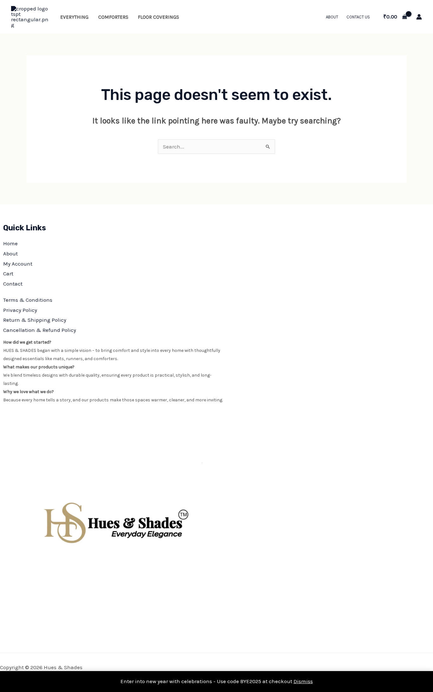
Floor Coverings (158, 17)
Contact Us (358, 17)
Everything (74, 17)
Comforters (113, 17)
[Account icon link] (419, 17)
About (332, 17)
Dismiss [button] (303, 681)
